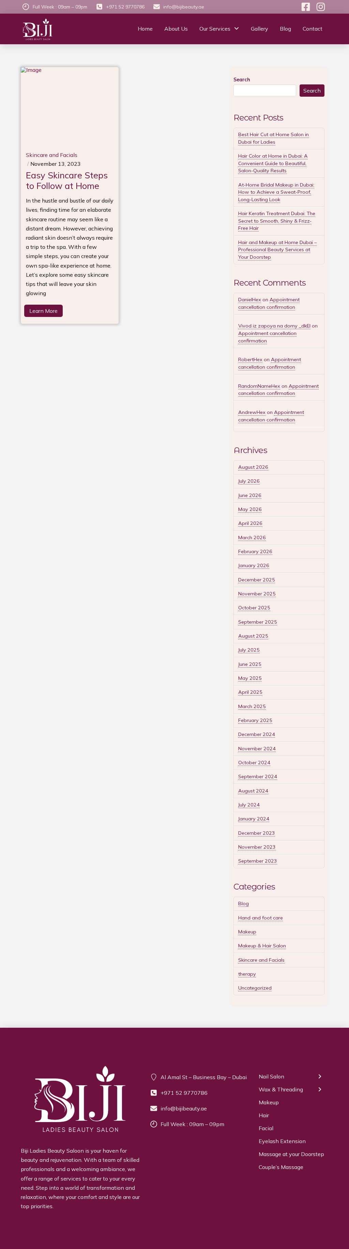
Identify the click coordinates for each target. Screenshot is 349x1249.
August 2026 (253, 467)
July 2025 (249, 650)
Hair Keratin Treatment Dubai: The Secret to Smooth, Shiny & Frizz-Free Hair (276, 220)
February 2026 (255, 551)
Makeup (247, 932)
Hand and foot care (260, 918)
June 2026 (249, 495)
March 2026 (252, 537)
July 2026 (249, 481)
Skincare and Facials (261, 960)
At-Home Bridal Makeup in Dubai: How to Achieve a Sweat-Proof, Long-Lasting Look (276, 192)
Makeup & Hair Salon (262, 946)
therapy (247, 974)
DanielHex (249, 300)
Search (241, 80)
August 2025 (253, 636)
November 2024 (257, 749)
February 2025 (255, 720)
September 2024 (257, 776)
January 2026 (253, 565)
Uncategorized (255, 988)
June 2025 (249, 664)
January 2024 (253, 819)
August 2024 (253, 791)
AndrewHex (251, 412)
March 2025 (252, 706)
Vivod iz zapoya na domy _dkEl (274, 326)
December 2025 (256, 580)
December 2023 (256, 833)
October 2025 (254, 608)
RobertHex (250, 359)
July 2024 (249, 805)
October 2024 (254, 762)
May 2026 (250, 509)
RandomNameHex (259, 386)
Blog (243, 903)
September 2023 (257, 861)
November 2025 (257, 594)
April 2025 (250, 692)
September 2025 (257, 622)
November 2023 (257, 847)
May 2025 (250, 678)
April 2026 (250, 523)
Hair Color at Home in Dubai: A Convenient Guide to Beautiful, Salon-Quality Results (273, 163)
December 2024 (256, 734)
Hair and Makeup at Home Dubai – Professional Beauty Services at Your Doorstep (277, 249)
